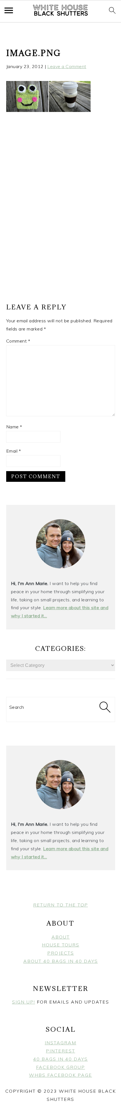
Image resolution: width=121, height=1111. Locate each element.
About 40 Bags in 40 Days (60, 961)
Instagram (60, 1042)
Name (14, 426)
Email (13, 451)
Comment (18, 341)
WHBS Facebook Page (60, 1075)
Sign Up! (23, 1002)
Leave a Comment (66, 66)
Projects (60, 953)
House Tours (60, 945)
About (60, 937)
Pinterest (60, 1051)
